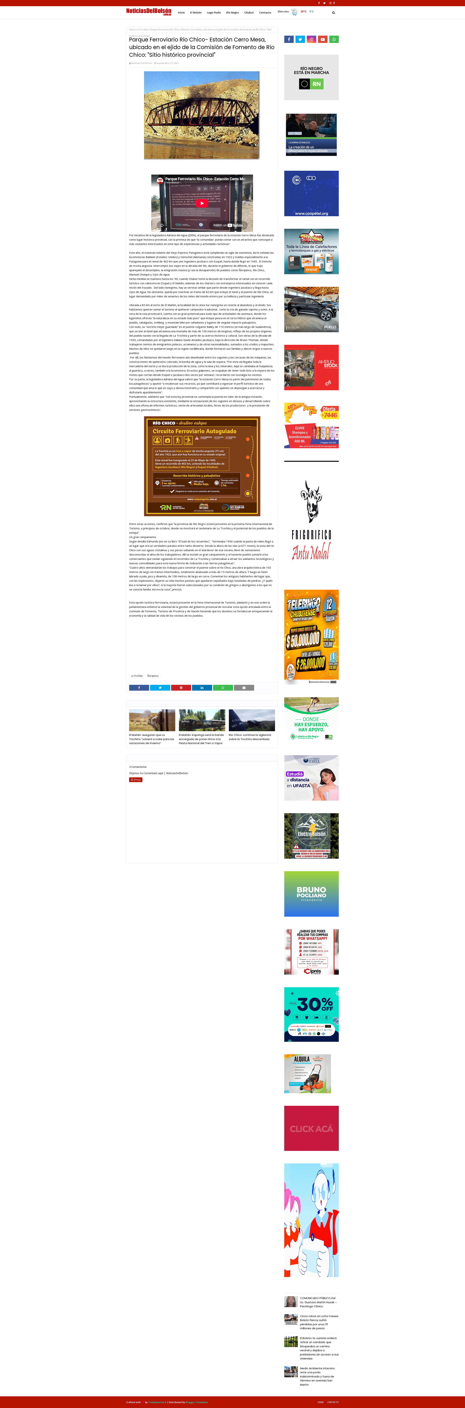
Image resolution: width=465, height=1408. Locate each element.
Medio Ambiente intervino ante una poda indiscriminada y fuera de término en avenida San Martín (317, 1376)
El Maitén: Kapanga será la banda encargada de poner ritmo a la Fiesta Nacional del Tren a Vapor (201, 739)
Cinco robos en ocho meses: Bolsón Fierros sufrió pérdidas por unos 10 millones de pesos (319, 1322)
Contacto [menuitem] (265, 12)
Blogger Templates (197, 1402)
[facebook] (319, 3)
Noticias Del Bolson (141, 63)
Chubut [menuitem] (249, 12)
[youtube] (322, 39)
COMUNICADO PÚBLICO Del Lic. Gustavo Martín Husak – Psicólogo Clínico (318, 1302)
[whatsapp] (334, 39)
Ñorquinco (153, 675)
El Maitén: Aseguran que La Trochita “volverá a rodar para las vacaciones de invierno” (151, 739)
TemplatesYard (157, 1402)
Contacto (333, 1402)
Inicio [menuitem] (181, 12)
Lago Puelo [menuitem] (214, 12)
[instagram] (330, 3)
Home (321, 1402)
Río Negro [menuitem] (232, 12)
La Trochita (142, 29)
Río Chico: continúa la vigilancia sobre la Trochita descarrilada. (250, 737)
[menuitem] (296, 11)
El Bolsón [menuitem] (196, 12)
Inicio (132, 29)
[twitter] (324, 3)
